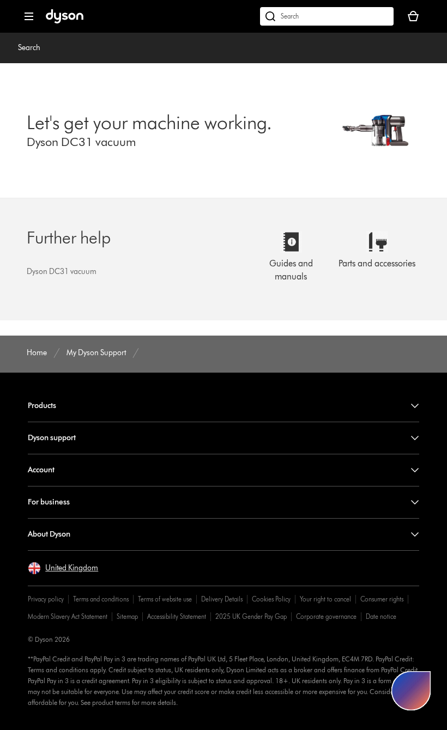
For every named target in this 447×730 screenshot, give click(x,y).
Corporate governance (326, 616)
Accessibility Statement (176, 616)
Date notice (381, 616)
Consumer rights (381, 599)
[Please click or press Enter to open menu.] (29, 16)
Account (41, 469)
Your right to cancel (325, 599)
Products (42, 405)
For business (49, 502)
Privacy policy (46, 599)
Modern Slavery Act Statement (67, 616)
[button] (63, 568)
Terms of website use (165, 599)
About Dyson (49, 534)
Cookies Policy (271, 599)
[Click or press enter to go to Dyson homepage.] (64, 21)
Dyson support (52, 437)
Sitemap (127, 616)
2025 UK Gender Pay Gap (251, 616)
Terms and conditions (101, 599)
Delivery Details (222, 599)
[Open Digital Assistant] (411, 690)
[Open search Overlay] (327, 16)
